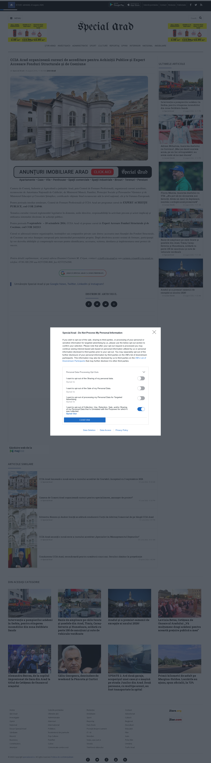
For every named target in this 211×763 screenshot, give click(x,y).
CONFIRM (85, 420)
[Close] (155, 333)
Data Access (105, 430)
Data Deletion (89, 430)
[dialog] (105, 381)
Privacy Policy (122, 430)
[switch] (141, 378)
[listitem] (105, 372)
